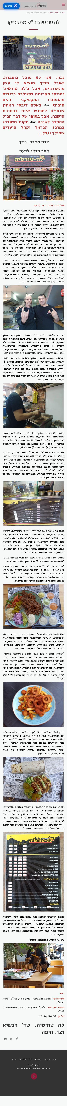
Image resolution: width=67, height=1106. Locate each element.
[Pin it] (5, 1039)
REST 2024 (54, 12)
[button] (63, 4)
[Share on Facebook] (17, 1039)
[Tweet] (11, 1039)
